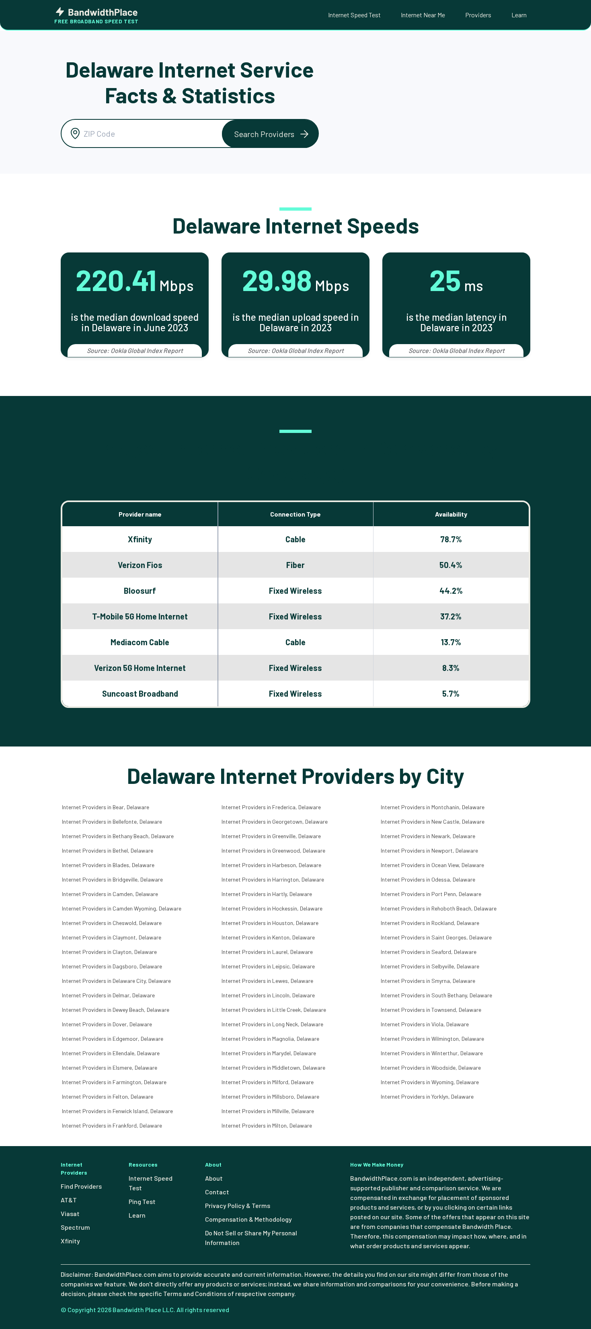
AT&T (69, 1200)
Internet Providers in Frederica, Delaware (271, 807)
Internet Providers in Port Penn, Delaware (431, 893)
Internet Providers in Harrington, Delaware (273, 879)
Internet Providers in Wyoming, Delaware (430, 1082)
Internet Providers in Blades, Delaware (108, 864)
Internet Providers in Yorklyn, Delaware (427, 1096)
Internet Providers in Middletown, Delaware (273, 1067)
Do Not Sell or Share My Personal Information (251, 1237)
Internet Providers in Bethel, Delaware (107, 850)
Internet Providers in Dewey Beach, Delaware (115, 1009)
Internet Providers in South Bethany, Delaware (436, 995)
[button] (270, 134)
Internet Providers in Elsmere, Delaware (109, 1067)
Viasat (70, 1213)
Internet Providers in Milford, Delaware (268, 1082)
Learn (519, 14)
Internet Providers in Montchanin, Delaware (432, 807)
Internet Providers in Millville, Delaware (268, 1111)
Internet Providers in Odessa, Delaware (428, 879)
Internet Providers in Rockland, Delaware (430, 922)
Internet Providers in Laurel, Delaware (267, 951)
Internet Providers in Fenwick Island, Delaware (117, 1111)
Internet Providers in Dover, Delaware (107, 1024)
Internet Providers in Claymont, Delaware (111, 937)
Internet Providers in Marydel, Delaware (269, 1053)
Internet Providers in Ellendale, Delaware (111, 1053)
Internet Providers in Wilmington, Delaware (432, 1038)
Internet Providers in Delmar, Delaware (108, 995)
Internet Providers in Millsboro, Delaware (270, 1096)
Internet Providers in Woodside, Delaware (431, 1067)
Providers (478, 14)
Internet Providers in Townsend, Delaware (431, 1009)
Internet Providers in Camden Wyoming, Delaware (121, 908)
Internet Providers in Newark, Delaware (428, 836)
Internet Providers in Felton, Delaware (107, 1096)
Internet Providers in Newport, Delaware (429, 850)
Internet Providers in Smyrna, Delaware (428, 980)
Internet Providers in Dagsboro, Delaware (112, 966)
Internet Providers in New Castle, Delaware (432, 821)
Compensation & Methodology (248, 1219)
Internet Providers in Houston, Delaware (270, 922)
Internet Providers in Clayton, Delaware (109, 951)
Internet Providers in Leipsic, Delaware (268, 966)
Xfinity (70, 1241)
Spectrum (75, 1227)
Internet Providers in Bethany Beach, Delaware (118, 836)
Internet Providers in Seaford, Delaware (428, 951)
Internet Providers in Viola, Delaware (425, 1024)
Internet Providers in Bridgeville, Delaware (112, 879)
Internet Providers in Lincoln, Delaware (268, 995)
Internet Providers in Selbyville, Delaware (430, 966)
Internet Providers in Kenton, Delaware (268, 937)
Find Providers (81, 1186)
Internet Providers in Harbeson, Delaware (271, 864)
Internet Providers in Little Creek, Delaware (274, 1009)
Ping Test (142, 1201)
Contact (217, 1192)
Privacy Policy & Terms (237, 1205)
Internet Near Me (423, 14)
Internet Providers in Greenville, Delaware (271, 836)
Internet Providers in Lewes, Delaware (267, 980)
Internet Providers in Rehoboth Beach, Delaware (439, 908)
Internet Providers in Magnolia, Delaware (270, 1038)
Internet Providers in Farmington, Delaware (114, 1082)
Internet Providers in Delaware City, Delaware (116, 980)
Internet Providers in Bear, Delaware (105, 807)
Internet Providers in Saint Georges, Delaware (436, 937)
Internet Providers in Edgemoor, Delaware (112, 1038)
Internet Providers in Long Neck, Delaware (272, 1024)
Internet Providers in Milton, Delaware (267, 1125)
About (214, 1178)
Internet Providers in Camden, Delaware (110, 893)
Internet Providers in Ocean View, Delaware (432, 864)
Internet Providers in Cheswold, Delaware (112, 922)
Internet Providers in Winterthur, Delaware (432, 1053)
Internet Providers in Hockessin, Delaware (272, 908)
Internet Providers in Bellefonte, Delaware (112, 821)
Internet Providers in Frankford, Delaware (112, 1125)
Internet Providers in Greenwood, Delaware (273, 850)
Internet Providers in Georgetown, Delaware (275, 821)
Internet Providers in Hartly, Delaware (267, 893)
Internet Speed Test (354, 14)
